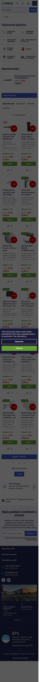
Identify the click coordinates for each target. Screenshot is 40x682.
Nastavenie (19, 342)
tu (25, 336)
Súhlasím (19, 348)
